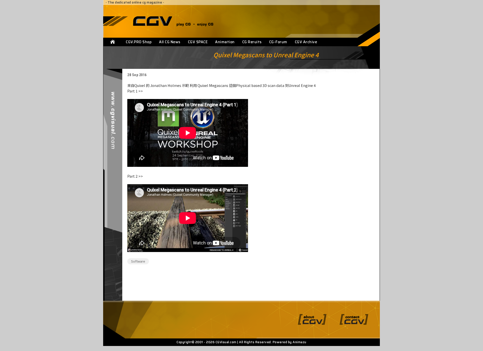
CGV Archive (306, 42)
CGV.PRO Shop (138, 42)
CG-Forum (278, 42)
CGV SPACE (198, 42)
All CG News (169, 42)
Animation (225, 42)
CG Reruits (252, 42)
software (138, 261)
